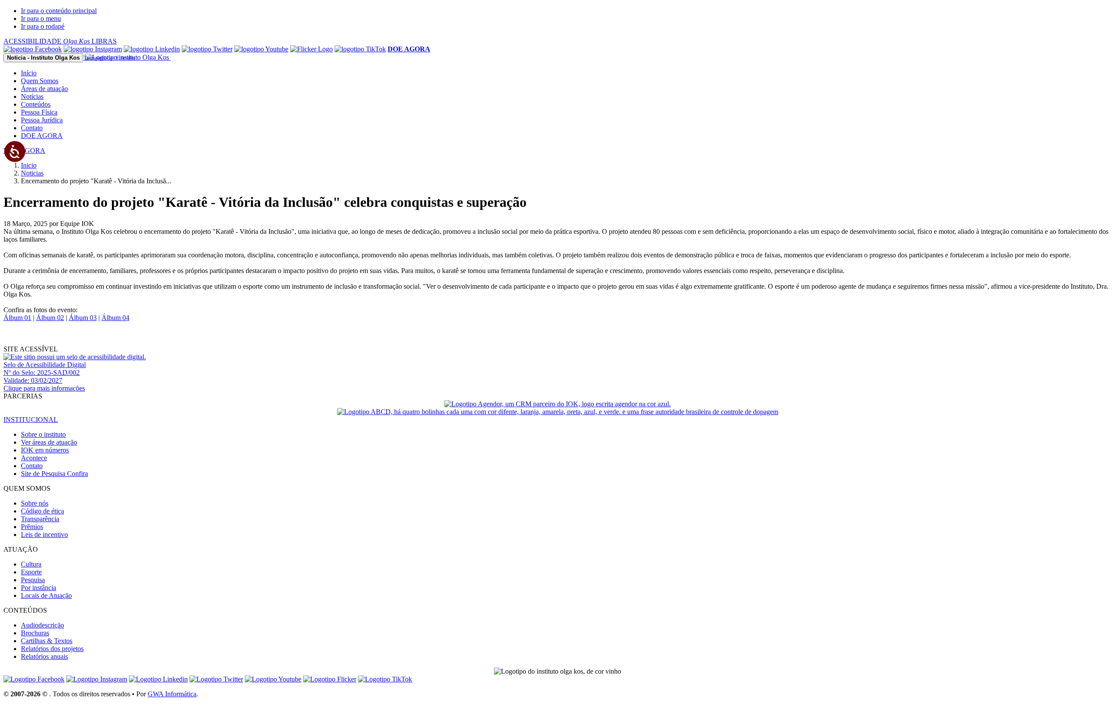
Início (29, 73)
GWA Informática (172, 694)
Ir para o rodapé (42, 26)
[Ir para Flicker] (311, 49)
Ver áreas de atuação (49, 442)
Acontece (34, 458)
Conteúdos (36, 104)
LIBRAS (104, 41)
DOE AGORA (42, 135)
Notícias (32, 96)
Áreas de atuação (44, 88)
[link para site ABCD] (557, 411)
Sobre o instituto (43, 434)
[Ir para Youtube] (261, 49)
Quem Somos (39, 80)
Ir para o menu (41, 18)
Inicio (29, 165)
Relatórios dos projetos (52, 648)
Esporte (31, 572)
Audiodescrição (42, 625)
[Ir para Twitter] (207, 49)
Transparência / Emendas (109, 58)
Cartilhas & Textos (46, 640)
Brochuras (35, 633)
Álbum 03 (83, 317)
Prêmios (32, 526)
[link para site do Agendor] (557, 404)
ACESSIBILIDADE (46, 41)
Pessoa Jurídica (42, 120)
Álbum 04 (115, 317)
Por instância (38, 587)
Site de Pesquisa (54, 473)
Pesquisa (33, 580)
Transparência (40, 519)
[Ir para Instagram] (93, 49)
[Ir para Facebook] (32, 49)
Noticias (32, 173)
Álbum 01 (17, 317)
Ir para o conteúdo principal (59, 10)
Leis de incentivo (44, 534)
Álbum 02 (50, 317)
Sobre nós (34, 503)
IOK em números (45, 450)
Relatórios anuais (44, 656)
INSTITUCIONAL (30, 419)
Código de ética (42, 511)
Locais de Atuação (46, 595)
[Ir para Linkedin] (158, 679)
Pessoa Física (39, 112)
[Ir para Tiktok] (360, 49)
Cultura (31, 564)
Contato (32, 128)
